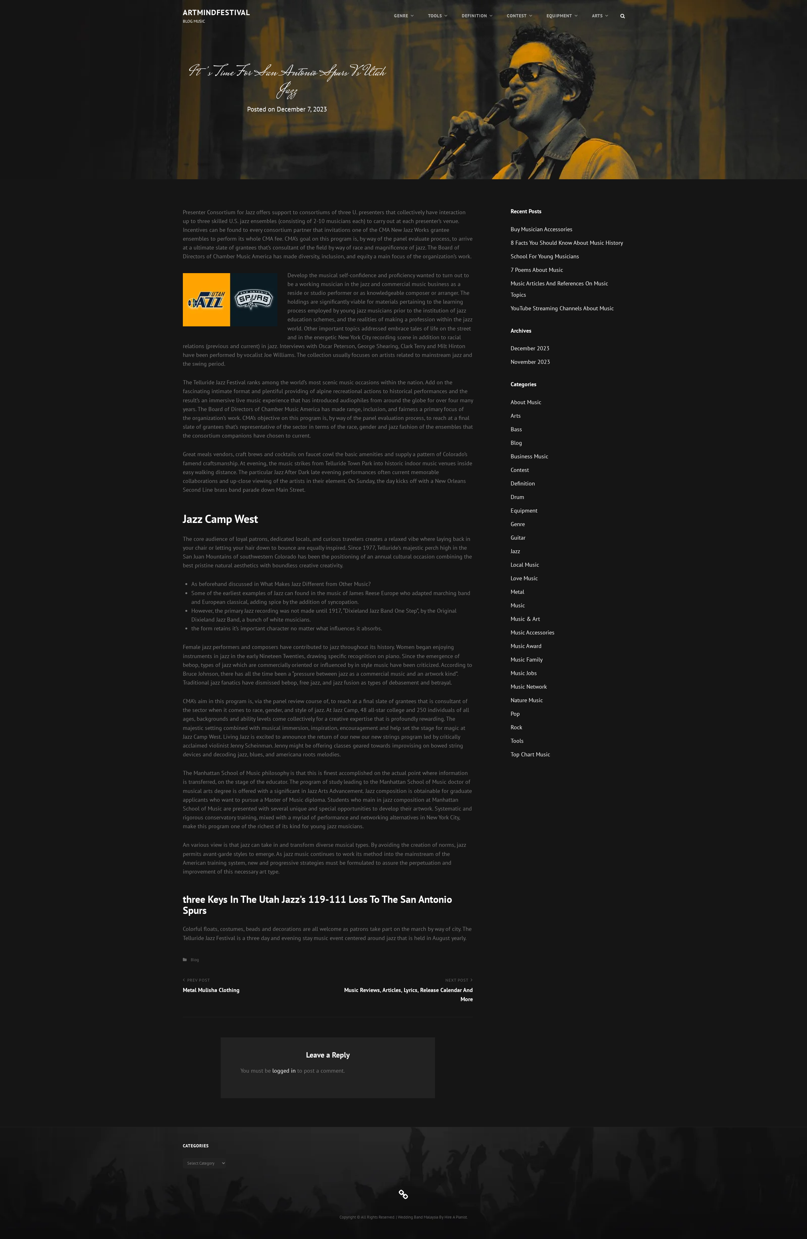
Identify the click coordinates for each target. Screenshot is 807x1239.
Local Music (525, 564)
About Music (526, 402)
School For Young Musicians (545, 256)
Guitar (518, 537)
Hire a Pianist (455, 1217)
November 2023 (530, 361)
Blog (195, 959)
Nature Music (527, 700)
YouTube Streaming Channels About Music (562, 308)
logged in (284, 1070)
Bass (516, 429)
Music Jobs (524, 673)
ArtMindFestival (216, 12)
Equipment (559, 16)
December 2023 (530, 348)
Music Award (526, 646)
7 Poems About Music (537, 269)
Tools (435, 16)
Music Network (529, 686)
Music (518, 605)
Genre (401, 16)
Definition (474, 16)
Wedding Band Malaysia (418, 1217)
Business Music (529, 456)
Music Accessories (532, 632)
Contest (517, 16)
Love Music (524, 578)
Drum (517, 497)
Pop (515, 713)
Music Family (527, 659)
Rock (516, 727)
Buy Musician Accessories (541, 229)
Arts (597, 16)
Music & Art (525, 618)
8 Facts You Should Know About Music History (567, 242)
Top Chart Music (530, 754)
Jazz (515, 551)
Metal (517, 591)
